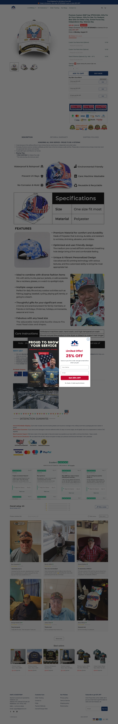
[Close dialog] (88, 339)
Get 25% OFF (75, 378)
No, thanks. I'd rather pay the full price (74, 383)
